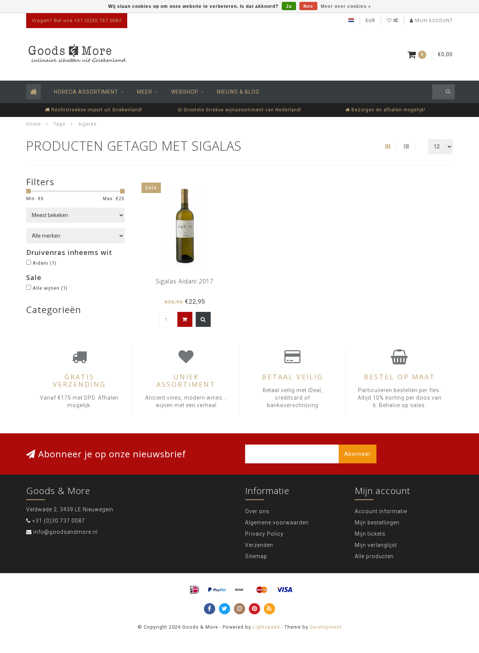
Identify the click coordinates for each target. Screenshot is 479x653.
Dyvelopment (326, 627)
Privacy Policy (264, 534)
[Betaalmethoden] (194, 590)
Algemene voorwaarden (277, 523)
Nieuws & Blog (238, 92)
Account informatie (381, 511)
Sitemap (256, 556)
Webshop (184, 92)
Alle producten (374, 556)
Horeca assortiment (86, 92)
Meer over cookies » (346, 6)
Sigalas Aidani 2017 (185, 281)
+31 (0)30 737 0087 (58, 521)
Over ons (257, 511)
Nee (308, 6)
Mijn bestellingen (377, 523)
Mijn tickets (370, 534)
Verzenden (259, 545)
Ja (289, 6)
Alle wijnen (50, 288)
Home (33, 124)
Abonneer (357, 454)
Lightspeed (266, 627)
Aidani (45, 263)
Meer (144, 92)
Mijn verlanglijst (376, 545)
